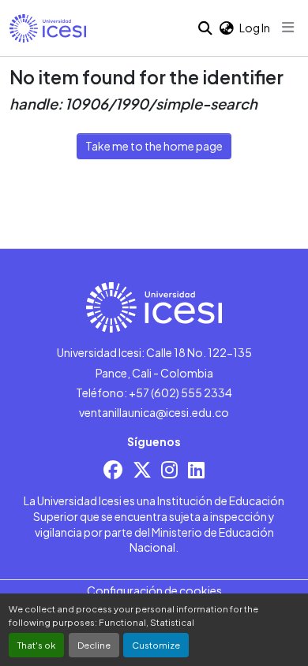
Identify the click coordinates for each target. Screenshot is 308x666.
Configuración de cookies (154, 590)
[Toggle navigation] (288, 27)
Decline (94, 644)
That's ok (36, 644)
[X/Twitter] (142, 469)
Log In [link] (254, 27)
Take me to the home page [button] (154, 146)
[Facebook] (112, 469)
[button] (47, 28)
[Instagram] (169, 469)
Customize (156, 644)
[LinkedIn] (196, 469)
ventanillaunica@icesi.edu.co (154, 412)
